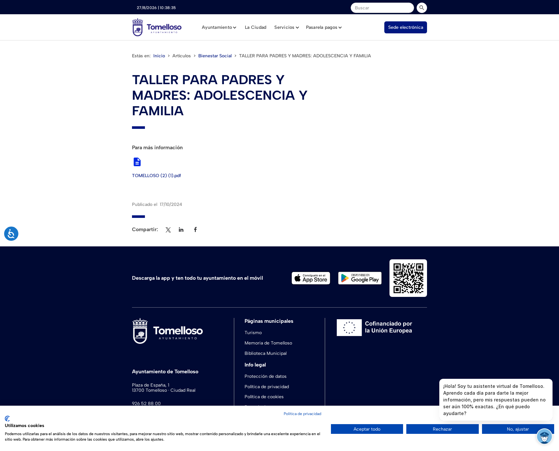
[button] (219, 27)
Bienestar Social (215, 56)
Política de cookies (264, 397)
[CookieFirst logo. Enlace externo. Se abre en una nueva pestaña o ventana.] (7, 419)
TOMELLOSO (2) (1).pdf (156, 175)
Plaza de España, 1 (150, 385)
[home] (156, 27)
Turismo (253, 332)
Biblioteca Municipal (266, 353)
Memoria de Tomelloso (268, 343)
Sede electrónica (405, 27)
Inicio (159, 56)
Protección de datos (266, 376)
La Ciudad (255, 27)
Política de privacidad (267, 386)
